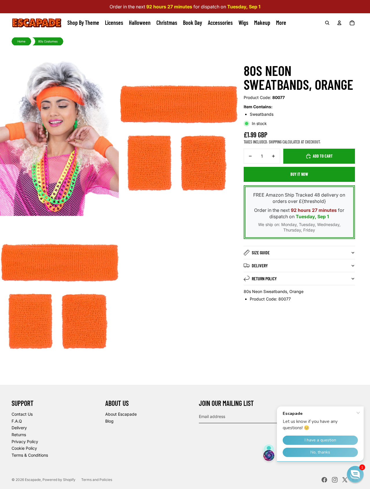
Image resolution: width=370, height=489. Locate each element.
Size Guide (261, 252)
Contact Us (22, 414)
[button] (355, 474)
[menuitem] (281, 23)
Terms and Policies (96, 479)
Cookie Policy (24, 448)
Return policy (264, 278)
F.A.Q (17, 421)
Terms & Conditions (30, 455)
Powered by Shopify (58, 479)
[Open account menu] (339, 22)
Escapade (33, 479)
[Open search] (327, 22)
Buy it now (299, 174)
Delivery (260, 265)
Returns (19, 434)
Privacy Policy (25, 441)
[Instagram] (334, 479)
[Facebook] (324, 479)
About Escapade (121, 414)
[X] (344, 479)
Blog (109, 421)
